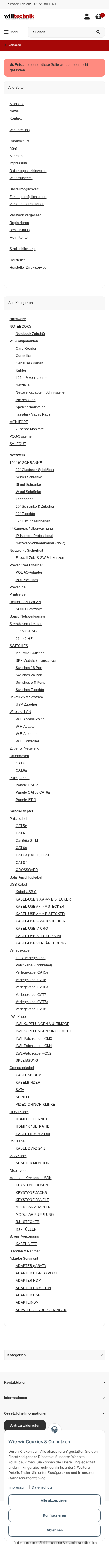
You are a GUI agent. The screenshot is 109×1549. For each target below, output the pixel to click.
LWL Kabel (18, 1017)
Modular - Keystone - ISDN (31, 1178)
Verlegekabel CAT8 (31, 1009)
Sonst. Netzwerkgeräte (27, 616)
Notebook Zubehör (30, 334)
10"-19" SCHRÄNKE (26, 463)
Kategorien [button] (16, 1355)
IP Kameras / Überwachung (31, 529)
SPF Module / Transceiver (36, 661)
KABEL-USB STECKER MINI (38, 936)
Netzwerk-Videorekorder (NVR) (40, 543)
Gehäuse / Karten (29, 363)
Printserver (18, 594)
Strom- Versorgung (24, 1237)
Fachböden (25, 499)
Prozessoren (26, 400)
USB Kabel (18, 885)
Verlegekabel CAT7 (31, 995)
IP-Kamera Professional (34, 536)
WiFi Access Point (30, 719)
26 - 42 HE (24, 639)
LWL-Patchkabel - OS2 (33, 1053)
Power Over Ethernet (26, 565)
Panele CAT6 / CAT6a (33, 792)
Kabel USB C (26, 892)
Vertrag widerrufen (25, 1426)
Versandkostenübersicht (80, 1542)
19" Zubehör (25, 514)
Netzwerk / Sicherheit (26, 551)
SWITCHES (19, 646)
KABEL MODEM (28, 1075)
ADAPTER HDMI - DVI (33, 1288)
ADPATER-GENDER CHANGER (41, 1310)
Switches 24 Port (29, 675)
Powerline (18, 587)
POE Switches (27, 580)
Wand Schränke (28, 492)
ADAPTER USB (28, 1295)
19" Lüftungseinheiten (33, 521)
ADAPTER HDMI (29, 1281)
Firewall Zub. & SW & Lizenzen (40, 558)
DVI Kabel (18, 1141)
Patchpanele (20, 778)
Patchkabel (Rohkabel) (34, 965)
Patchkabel (18, 819)
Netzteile (23, 385)
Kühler (21, 370)
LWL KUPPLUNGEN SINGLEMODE (44, 1031)
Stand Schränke (28, 485)
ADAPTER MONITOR (32, 1163)
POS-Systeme (21, 436)
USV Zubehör (26, 705)
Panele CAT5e (27, 785)
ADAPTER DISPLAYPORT (36, 1273)
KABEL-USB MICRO (32, 929)
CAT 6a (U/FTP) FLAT (32, 855)
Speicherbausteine (31, 407)
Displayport (19, 1171)
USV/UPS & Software (26, 697)
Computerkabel (22, 1068)
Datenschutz (42, 1487)
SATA (20, 1090)
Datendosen (19, 756)
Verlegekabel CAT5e (32, 972)
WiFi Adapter (26, 727)
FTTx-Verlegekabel (31, 958)
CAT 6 (20, 763)
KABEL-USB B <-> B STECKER (40, 921)
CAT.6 (20, 833)
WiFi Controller (27, 741)
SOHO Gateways (29, 609)
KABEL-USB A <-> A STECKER (40, 907)
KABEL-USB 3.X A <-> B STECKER (43, 899)
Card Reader (26, 349)
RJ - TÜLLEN (26, 1229)
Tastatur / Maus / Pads (33, 414)
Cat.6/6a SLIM (27, 841)
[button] (86, 17)
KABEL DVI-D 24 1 (30, 1148)
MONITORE (19, 422)
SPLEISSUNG (27, 1061)
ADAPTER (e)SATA (31, 1266)
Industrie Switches (30, 653)
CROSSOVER (27, 870)
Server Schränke (29, 477)
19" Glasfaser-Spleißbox (35, 470)
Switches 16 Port (29, 668)
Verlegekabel (20, 950)
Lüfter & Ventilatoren (32, 378)
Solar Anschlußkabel (26, 877)
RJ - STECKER (28, 1222)
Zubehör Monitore (30, 429)
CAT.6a (21, 770)
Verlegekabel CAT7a (32, 1002)
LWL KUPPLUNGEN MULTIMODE (42, 1024)
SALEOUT (18, 444)
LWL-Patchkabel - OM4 (34, 1046)
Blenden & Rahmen (25, 1251)
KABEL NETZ (26, 1244)
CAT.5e (21, 826)
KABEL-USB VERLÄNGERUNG (41, 943)
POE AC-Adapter (29, 572)
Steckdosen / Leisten (26, 624)
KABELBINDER (28, 1083)
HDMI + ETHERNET (31, 1119)
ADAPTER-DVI (27, 1302)
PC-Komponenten (24, 341)
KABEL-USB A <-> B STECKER (40, 914)
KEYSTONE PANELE (32, 1200)
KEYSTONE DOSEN (32, 1185)
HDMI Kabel (19, 1112)
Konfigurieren (54, 1515)
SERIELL (23, 1097)
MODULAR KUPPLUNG (35, 1215)
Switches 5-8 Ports (30, 683)
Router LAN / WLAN (25, 602)
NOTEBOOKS (20, 327)
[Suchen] (98, 32)
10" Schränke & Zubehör (35, 507)
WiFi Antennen (27, 734)
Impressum (17, 1487)
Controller (23, 356)
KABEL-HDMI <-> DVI (33, 1134)
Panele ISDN (26, 800)
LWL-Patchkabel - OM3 (34, 1039)
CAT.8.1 (22, 863)
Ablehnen (55, 1530)
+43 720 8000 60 (44, 4)
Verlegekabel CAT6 (31, 980)
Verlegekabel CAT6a (32, 987)
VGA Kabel (18, 1156)
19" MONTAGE (27, 631)
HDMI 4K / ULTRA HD (33, 1126)
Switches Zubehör (30, 690)
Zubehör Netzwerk (24, 748)
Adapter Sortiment (24, 1259)
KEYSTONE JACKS (31, 1193)
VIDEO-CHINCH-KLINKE (35, 1105)
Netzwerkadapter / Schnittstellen (41, 392)
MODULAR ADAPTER (33, 1207)
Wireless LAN (20, 712)
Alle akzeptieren (54, 1500)
